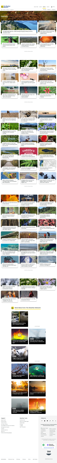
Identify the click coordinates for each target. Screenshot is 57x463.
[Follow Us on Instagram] (44, 421)
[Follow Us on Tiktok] (50, 421)
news (4, 9)
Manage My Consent (5, 427)
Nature (8, 9)
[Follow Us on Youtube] (47, 421)
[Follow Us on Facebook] (42, 421)
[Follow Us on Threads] (52, 421)
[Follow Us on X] (55, 421)
